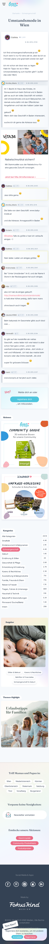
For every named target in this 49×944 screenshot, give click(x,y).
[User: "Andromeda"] (3, 268)
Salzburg (40, 786)
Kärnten (38, 781)
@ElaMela (8, 236)
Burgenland (35, 791)
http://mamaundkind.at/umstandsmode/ (22, 295)
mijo (7, 286)
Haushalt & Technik (11, 593)
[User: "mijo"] (3, 286)
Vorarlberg (21, 791)
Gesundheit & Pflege (11, 562)
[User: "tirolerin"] (3, 230)
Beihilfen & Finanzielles (24, 677)
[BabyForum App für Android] (41, 884)
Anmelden (17, 937)
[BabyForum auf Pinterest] (16, 884)
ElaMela (14, 37)
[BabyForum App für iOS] (33, 884)
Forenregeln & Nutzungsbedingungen (24, 928)
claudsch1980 (11, 315)
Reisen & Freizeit (10, 584)
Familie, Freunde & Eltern (13, 580)
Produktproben (24, 848)
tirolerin (9, 230)
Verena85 (9, 333)
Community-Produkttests (24, 843)
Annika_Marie (11, 83)
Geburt (5, 554)
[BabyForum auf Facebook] (7, 884)
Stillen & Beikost (14, 672)
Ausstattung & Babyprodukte (15, 576)
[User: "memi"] (3, 372)
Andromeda (10, 268)
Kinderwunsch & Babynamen (15, 545)
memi (8, 372)
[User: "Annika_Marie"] (3, 83)
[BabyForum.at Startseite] (13, 5)
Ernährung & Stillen (11, 558)
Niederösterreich (23, 781)
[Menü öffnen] (4, 4)
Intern (5, 606)
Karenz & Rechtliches (12, 571)
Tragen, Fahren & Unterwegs (15, 589)
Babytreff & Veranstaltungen (15, 598)
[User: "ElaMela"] (7, 37)
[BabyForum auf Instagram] (24, 884)
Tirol (10, 791)
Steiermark (27, 786)
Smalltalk (6, 540)
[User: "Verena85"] (3, 334)
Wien (9, 781)
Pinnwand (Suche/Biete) (13, 602)
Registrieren (30, 937)
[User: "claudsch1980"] (3, 315)
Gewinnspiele (24, 838)
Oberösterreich (11, 786)
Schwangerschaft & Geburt (24, 682)
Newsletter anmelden (24, 815)
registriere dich (24, 399)
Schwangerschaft (11, 549)
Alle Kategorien (9, 536)
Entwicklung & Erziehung (13, 567)
